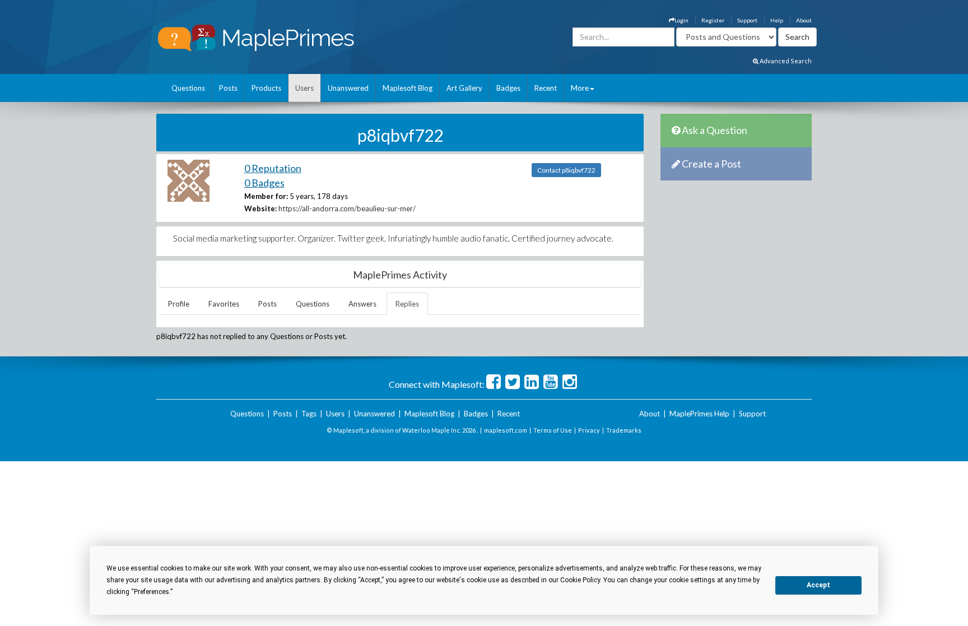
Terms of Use (552, 430)
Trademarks (623, 430)
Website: (260, 208)
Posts (228, 88)
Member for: (266, 196)
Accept (818, 585)
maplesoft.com (505, 430)
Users (304, 88)
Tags (309, 413)
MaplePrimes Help (699, 413)
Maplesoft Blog (407, 88)
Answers (362, 303)
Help (776, 20)
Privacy (589, 430)
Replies (407, 303)
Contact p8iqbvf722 (566, 170)
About (804, 20)
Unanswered (348, 88)
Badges (508, 88)
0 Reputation (272, 168)
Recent (545, 88)
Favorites (223, 303)
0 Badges (264, 183)
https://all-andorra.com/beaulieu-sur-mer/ (347, 208)
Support (747, 20)
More (580, 88)
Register (712, 20)
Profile (178, 303)
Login (681, 20)
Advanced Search (785, 60)
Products (266, 88)
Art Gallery (464, 88)
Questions (188, 88)
